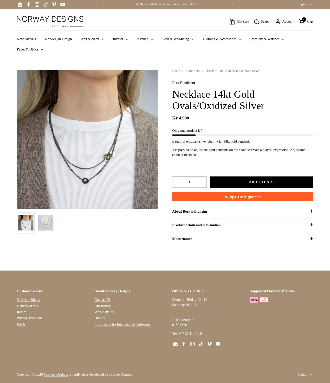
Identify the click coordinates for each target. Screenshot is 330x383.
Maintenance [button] (182, 239)
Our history (103, 306)
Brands (100, 318)
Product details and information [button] (196, 225)
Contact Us (102, 300)
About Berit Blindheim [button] (189, 211)
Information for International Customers (123, 324)
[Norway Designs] (50, 21)
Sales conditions (28, 300)
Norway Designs (56, 374)
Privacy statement (29, 318)
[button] (262, 21)
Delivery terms (27, 306)
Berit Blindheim (183, 83)
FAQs (21, 324)
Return (21, 312)
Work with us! (105, 312)
